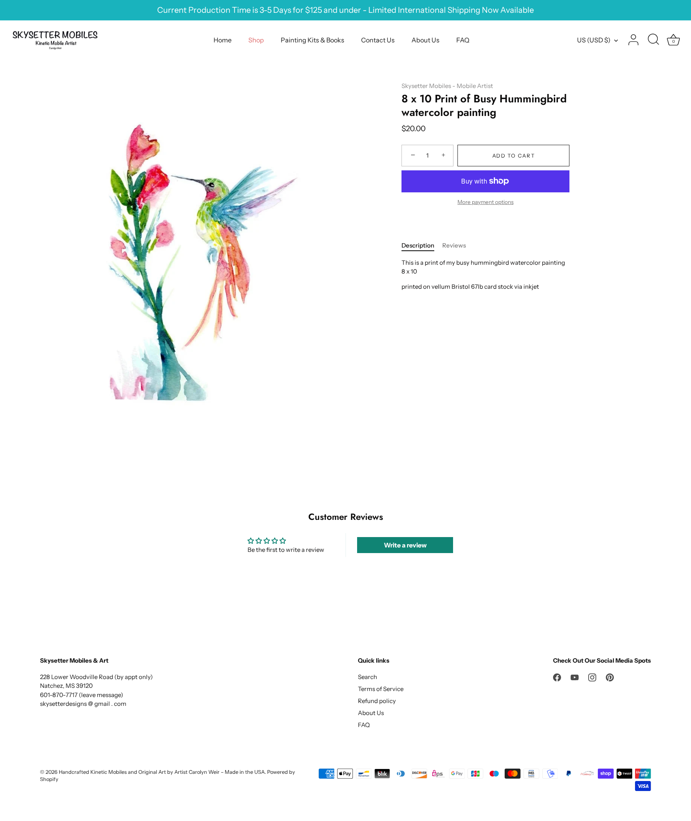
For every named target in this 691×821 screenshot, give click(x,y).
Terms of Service (380, 689)
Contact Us (378, 40)
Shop (256, 40)
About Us (425, 40)
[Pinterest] (610, 677)
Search (367, 677)
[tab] (421, 245)
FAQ (462, 40)
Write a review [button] (405, 545)
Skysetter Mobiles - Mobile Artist (447, 86)
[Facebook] (557, 677)
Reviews (454, 245)
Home (223, 40)
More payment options (485, 202)
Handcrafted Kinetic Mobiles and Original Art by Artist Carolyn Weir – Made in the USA (162, 772)
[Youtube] (575, 677)
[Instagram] (592, 677)
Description (417, 245)
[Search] (653, 40)
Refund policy (377, 701)
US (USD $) (594, 40)
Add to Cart (513, 155)
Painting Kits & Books (312, 40)
